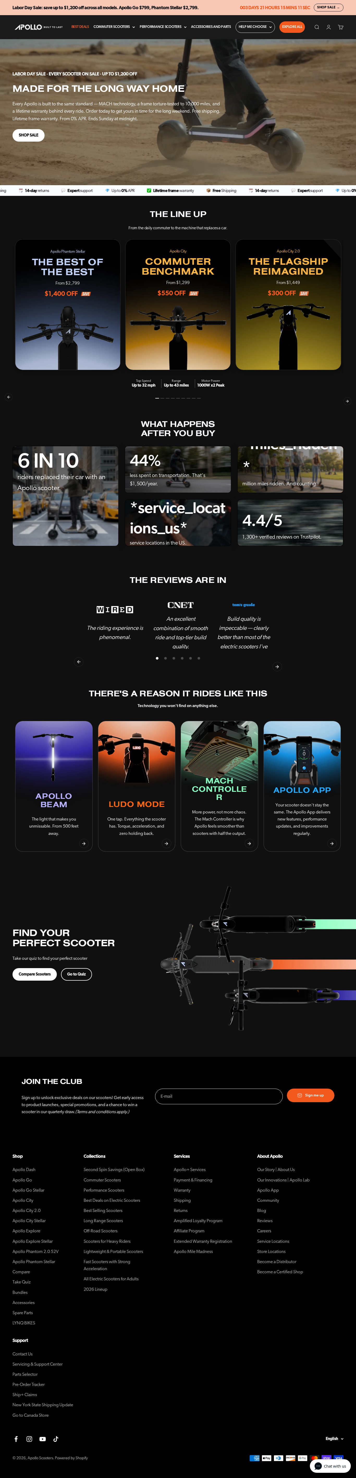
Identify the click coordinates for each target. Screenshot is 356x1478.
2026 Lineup (95, 1289)
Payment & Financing (193, 1180)
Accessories (24, 1302)
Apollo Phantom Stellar (34, 1261)
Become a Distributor (276, 1261)
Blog (261, 1210)
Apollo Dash (24, 1169)
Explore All (292, 27)
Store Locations (271, 1251)
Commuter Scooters (112, 27)
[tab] (157, 398)
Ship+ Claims (25, 1394)
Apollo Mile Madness (193, 1251)
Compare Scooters (35, 974)
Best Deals (80, 27)
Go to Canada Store (31, 1415)
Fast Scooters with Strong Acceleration (107, 1265)
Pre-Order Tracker (29, 1384)
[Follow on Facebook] (16, 1439)
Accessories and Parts (211, 27)
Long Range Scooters (103, 1220)
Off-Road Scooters (101, 1231)
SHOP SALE (28, 135)
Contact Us (23, 1354)
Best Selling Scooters (103, 1210)
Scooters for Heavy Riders (107, 1241)
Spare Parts (23, 1313)
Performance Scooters (160, 27)
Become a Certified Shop (280, 1272)
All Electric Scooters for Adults (111, 1279)
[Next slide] (84, 843)
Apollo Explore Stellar (33, 1241)
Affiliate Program (189, 1231)
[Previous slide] (24, 843)
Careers (264, 1231)
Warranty (182, 1190)
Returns (181, 1210)
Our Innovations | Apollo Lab (283, 1180)
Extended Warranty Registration (203, 1241)
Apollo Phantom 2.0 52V (36, 1251)
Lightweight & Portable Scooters (113, 1251)
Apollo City (23, 1200)
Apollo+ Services (190, 1169)
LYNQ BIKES (24, 1323)
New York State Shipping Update (43, 1405)
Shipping (182, 1200)
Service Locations (273, 1241)
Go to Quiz (76, 974)
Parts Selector (25, 1374)
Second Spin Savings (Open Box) (114, 1169)
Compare (21, 1272)
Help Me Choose (253, 27)
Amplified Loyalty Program (198, 1220)
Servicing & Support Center (38, 1364)
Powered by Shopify (71, 1458)
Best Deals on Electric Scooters (112, 1200)
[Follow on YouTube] (42, 1439)
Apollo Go (22, 1180)
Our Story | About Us (276, 1169)
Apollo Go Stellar (28, 1190)
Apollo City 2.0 (27, 1210)
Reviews (265, 1220)
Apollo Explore (26, 1231)
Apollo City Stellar (29, 1220)
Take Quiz (22, 1282)
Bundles (20, 1292)
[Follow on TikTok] (55, 1439)
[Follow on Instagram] (29, 1439)
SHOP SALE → (328, 7)
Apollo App (268, 1190)
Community (268, 1200)
